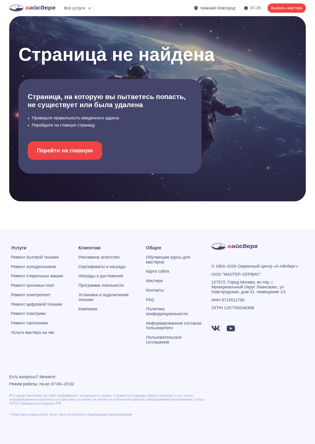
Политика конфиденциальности (167, 311)
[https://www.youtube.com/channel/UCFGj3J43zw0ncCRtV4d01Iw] (231, 328)
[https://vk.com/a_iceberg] (215, 328)
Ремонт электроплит (31, 295)
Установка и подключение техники (103, 297)
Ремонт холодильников (33, 266)
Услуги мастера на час (32, 332)
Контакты (155, 290)
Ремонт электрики (28, 313)
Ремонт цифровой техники (36, 304)
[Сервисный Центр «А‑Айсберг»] (32, 8)
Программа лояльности (101, 285)
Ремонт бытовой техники (35, 257)
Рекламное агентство (99, 257)
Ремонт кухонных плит (32, 285)
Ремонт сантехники (29, 323)
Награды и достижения (100, 276)
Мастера (154, 280)
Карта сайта (157, 271)
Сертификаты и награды (102, 266)
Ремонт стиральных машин (37, 276)
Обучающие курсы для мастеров (168, 259)
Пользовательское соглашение (164, 339)
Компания (87, 309)
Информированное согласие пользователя (174, 325)
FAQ (150, 299)
